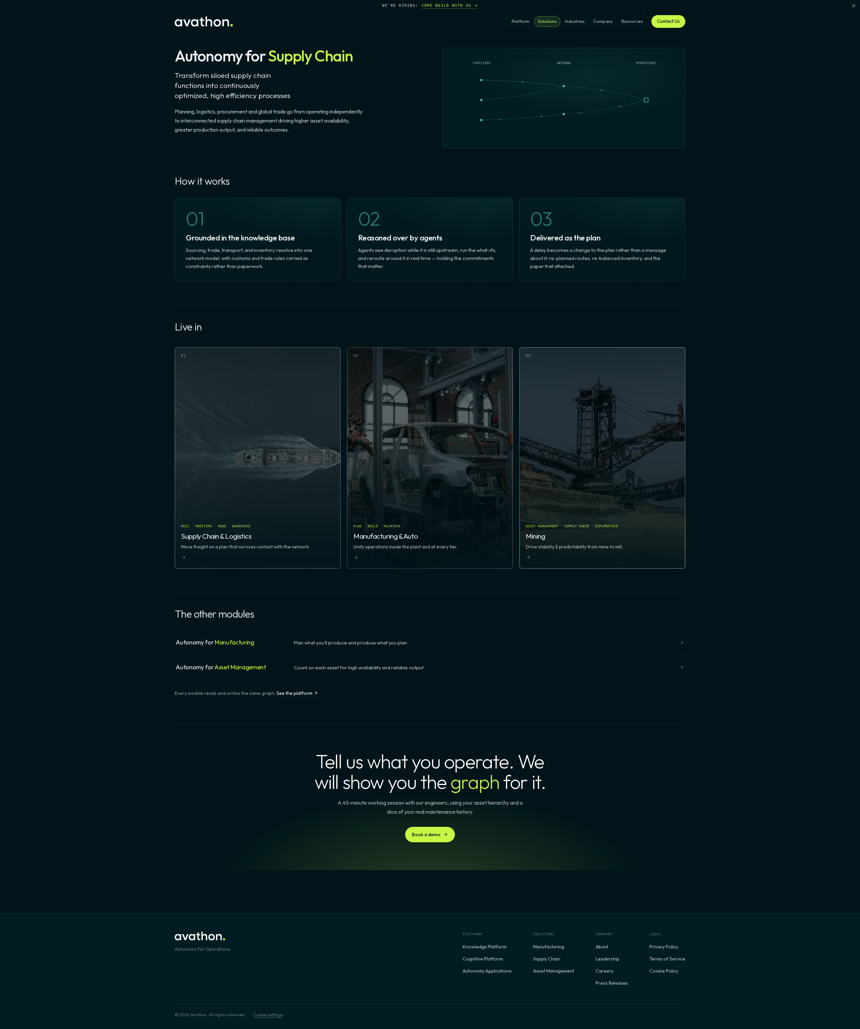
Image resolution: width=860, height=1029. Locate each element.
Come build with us (447, 5)
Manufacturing (548, 947)
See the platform (294, 693)
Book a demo (426, 835)
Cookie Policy (663, 971)
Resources (632, 21)
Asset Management (553, 971)
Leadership (607, 959)
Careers (604, 971)
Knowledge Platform (485, 947)
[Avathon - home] (204, 21)
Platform (520, 21)
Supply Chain (546, 959)
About (602, 947)
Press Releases (612, 983)
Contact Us (668, 21)
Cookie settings (268, 1014)
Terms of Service (667, 959)
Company (603, 21)
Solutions (547, 21)
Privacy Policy (663, 947)
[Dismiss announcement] (853, 5)
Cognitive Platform (483, 959)
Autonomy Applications (487, 971)
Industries (575, 21)
